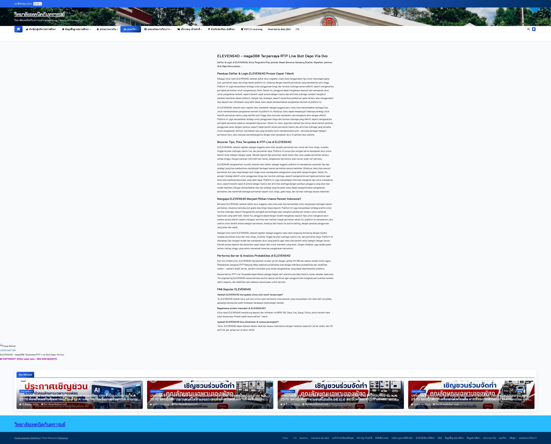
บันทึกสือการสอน (382, 438)
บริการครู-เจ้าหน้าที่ (364, 438)
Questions (303, 438)
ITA (297, 29)
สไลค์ (440, 438)
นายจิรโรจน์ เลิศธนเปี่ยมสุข (343, 438)
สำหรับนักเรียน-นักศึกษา (425, 438)
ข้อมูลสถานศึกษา (473, 438)
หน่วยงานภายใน (489, 438)
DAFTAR (11, 350)
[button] (528, 29)
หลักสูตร (512, 438)
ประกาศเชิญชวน (26, 391)
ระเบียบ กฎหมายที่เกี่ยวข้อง (402, 438)
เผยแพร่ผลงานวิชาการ (528, 438)
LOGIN (3, 350)
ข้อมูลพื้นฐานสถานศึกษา (454, 438)
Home (285, 438)
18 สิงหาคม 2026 (30, 404)
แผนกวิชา (503, 438)
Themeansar (62, 438)
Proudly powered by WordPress (27, 438)
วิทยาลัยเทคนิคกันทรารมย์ (39, 14)
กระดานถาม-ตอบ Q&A (279, 29)
